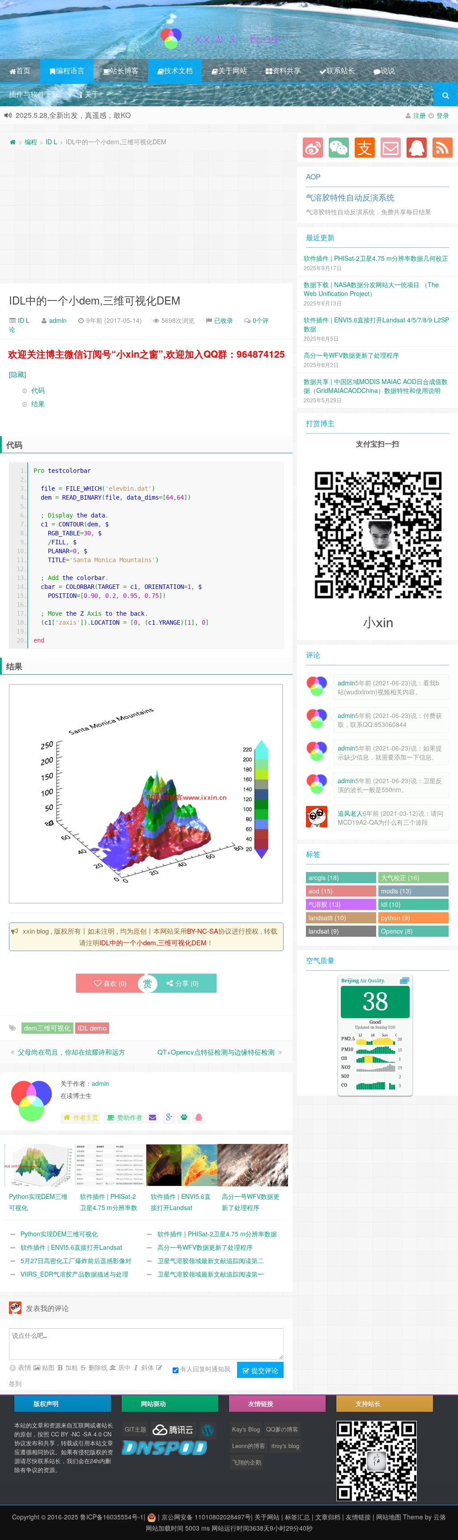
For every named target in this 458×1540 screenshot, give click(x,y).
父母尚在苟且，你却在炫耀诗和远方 (71, 1051)
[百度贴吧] (184, 1118)
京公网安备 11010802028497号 (206, 1516)
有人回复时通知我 (205, 1368)
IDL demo (92, 1027)
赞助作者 (129, 1117)
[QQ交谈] (198, 1118)
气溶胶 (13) (325, 904)
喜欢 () (115, 983)
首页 (23, 70)
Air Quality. (363, 980)
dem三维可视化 (47, 1027)
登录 (443, 115)
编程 (31, 141)
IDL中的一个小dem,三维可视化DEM (94, 300)
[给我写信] (152, 1118)
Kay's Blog (246, 1429)
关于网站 (232, 70)
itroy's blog (285, 1445)
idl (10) (391, 904)
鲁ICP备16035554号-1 (112, 1516)
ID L (51, 141)
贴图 (47, 1367)
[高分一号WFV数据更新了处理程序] (252, 1164)
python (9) (395, 917)
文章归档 (327, 1516)
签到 (15, 1383)
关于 (92, 94)
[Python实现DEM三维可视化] (40, 1164)
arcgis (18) (324, 877)
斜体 (147, 1367)
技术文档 (178, 70)
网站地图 (388, 1516)
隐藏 (17, 374)
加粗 (71, 1367)
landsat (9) (324, 931)
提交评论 (264, 1370)
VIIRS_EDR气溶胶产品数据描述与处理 (74, 1273)
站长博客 (124, 70)
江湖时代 (273, 115)
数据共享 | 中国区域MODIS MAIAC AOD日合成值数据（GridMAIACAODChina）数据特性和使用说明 (376, 386)
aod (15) (321, 890)
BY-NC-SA (202, 930)
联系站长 (341, 70)
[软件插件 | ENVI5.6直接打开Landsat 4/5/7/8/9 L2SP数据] (181, 1164)
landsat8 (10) (327, 917)
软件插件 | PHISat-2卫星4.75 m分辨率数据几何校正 (376, 258)
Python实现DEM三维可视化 (59, 1233)
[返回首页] (12, 141)
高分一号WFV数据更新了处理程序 (205, 1247)
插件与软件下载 (34, 94)
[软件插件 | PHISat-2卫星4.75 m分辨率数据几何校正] (111, 1164)
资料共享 (286, 70)
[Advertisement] (146, 216)
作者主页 (85, 1117)
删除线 (97, 1367)
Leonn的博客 (248, 1445)
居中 (123, 1367)
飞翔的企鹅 (246, 1462)
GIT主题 (135, 1429)
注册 (419, 115)
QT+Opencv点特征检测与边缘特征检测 (216, 1051)
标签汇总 (297, 1516)
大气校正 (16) (400, 877)
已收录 (223, 320)
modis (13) (396, 890)
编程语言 (70, 70)
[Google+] (169, 1118)
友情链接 (358, 1516)
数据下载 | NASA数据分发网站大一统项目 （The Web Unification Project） (371, 289)
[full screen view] (404, 980)
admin (58, 320)
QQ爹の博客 (282, 1429)
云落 (439, 1516)
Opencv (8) (397, 931)
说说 (388, 70)
